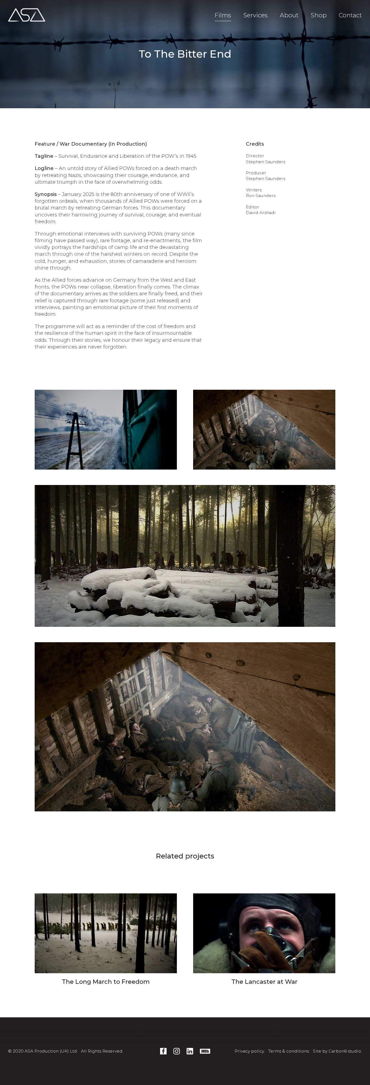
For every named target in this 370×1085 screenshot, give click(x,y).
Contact (350, 15)
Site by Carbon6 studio (337, 1051)
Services (255, 15)
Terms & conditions (288, 1051)
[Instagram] (176, 1051)
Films (223, 15)
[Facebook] (163, 1051)
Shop (319, 15)
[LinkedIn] (190, 1051)
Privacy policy (249, 1051)
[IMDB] (205, 1051)
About (289, 15)
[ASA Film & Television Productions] (26, 15)
